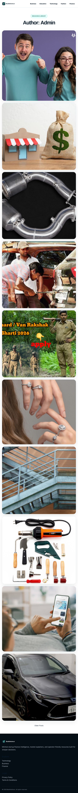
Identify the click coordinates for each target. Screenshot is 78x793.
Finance (72, 3)
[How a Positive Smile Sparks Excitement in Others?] (39, 65)
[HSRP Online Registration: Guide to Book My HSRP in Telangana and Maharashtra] (39, 274)
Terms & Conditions (9, 780)
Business (33, 3)
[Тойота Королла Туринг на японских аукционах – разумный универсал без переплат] (39, 687)
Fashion (63, 3)
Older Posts (39, 726)
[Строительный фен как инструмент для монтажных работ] (39, 550)
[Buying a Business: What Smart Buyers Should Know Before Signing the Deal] (39, 136)
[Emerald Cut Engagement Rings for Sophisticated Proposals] (39, 412)
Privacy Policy (7, 777)
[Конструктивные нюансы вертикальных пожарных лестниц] (39, 480)
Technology (53, 3)
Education (43, 3)
